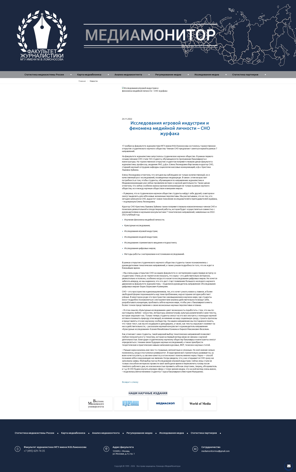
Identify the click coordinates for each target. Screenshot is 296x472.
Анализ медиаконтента (128, 74)
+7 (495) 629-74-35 (34, 450)
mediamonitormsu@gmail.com (215, 451)
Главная (82, 81)
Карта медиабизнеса (89, 74)
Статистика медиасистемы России (44, 74)
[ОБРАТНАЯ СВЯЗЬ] (289, 466)
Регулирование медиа (168, 74)
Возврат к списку (130, 382)
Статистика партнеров (245, 74)
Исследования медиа (206, 74)
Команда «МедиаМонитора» (168, 466)
